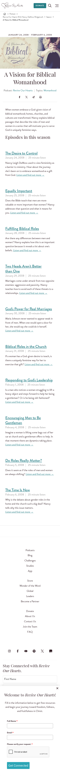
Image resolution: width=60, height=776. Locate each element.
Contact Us (30, 621)
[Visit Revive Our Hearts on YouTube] (26, 651)
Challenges (30, 560)
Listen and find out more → (30, 175)
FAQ (30, 632)
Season (49, 17)
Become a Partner (30, 601)
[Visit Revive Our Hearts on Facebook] (18, 651)
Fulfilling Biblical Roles (22, 228)
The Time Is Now (17, 490)
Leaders (30, 596)
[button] (56, 5)
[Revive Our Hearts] (12, 5)
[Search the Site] (49, 5)
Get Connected (18, 765)
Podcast (12, 13)
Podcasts (30, 550)
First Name (10, 679)
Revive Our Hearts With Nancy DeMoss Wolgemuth (23, 17)
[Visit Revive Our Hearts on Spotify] (34, 651)
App (30, 571)
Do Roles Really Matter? (23, 460)
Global (30, 591)
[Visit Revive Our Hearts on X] (42, 651)
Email (10, 732)
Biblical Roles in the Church (26, 346)
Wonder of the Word (30, 586)
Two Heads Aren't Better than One (23, 269)
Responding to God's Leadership (29, 380)
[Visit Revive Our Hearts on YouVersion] (51, 651)
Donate (40, 5)
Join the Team (30, 627)
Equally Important (18, 190)
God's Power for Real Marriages (28, 308)
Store (30, 581)
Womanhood (50, 90)
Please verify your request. (20, 744)
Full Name (12, 721)
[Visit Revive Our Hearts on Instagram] (9, 651)
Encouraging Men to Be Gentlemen (23, 420)
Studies (30, 566)
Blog (30, 555)
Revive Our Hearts (23, 90)
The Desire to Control (21, 153)
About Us (30, 616)
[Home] (4, 14)
